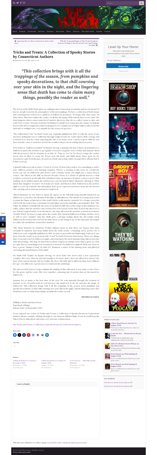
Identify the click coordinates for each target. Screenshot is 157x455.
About (14, 31)
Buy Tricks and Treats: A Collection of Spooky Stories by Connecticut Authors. (47, 324)
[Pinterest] (3, 236)
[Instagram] (24, 2)
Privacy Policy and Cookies (22, 452)
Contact (107, 31)
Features (50, 31)
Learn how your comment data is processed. (67, 442)
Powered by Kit (123, 71)
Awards (99, 31)
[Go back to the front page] (78, 17)
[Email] (3, 230)
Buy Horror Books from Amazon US (118, 386)
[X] (3, 225)
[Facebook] (21, 2)
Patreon (76, 31)
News (68, 31)
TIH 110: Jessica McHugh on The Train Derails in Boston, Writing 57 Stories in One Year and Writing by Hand (77, 43)
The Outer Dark (87, 31)
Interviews (60, 31)
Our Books (32, 31)
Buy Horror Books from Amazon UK (118, 382)
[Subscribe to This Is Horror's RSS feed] (14, 2)
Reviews (41, 31)
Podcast (22, 31)
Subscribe (123, 66)
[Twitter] (17, 2)
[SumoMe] (3, 242)
